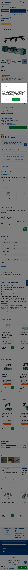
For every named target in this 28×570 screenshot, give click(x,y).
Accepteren (16, 99)
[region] (14, 93)
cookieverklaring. (13, 95)
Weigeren (6, 99)
